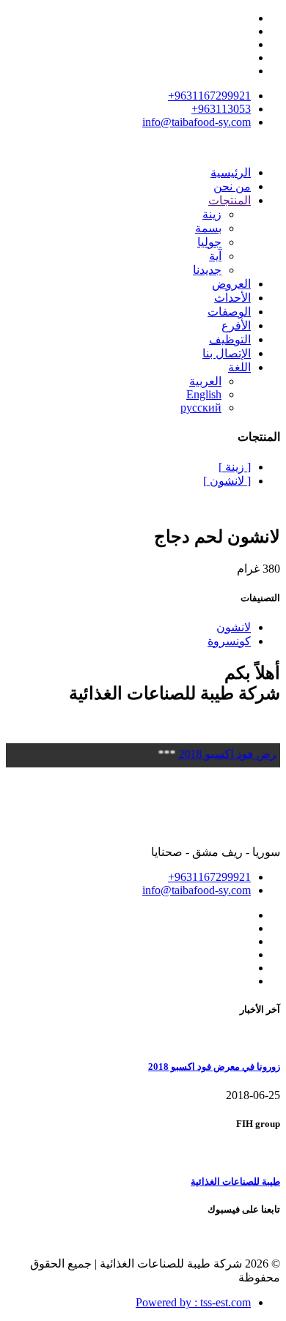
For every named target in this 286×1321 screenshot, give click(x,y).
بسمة (208, 228)
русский (200, 407)
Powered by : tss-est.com (193, 1302)
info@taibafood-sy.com (196, 122)
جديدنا (207, 270)
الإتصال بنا (226, 353)
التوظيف (230, 339)
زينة (211, 214)
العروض (231, 284)
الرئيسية (230, 172)
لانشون (233, 627)
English (203, 394)
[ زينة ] (235, 467)
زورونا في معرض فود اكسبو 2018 (214, 1066)
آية (215, 256)
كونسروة (229, 641)
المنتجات (229, 200)
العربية (205, 381)
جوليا (209, 242)
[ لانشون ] (227, 481)
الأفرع (236, 325)
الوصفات (229, 311)
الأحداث (232, 297)
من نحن (232, 186)
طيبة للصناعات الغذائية (235, 1181)
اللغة (239, 367)
